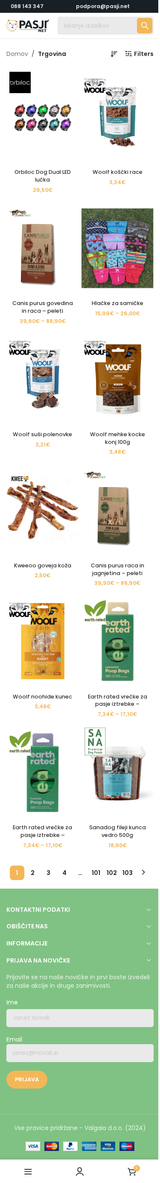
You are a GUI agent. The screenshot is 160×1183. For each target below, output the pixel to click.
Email (14, 1040)
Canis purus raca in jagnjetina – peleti (117, 569)
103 (127, 873)
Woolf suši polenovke (42, 434)
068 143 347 (27, 6)
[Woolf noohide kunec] (42, 641)
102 (112, 873)
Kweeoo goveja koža (42, 565)
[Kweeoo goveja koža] (42, 510)
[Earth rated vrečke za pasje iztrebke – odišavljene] (42, 772)
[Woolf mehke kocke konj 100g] (117, 379)
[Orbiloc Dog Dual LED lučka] (42, 117)
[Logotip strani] (27, 25)
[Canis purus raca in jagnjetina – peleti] (117, 510)
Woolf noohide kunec (42, 696)
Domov (17, 54)
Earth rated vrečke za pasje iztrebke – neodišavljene (117, 704)
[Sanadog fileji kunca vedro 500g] (117, 772)
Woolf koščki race (118, 172)
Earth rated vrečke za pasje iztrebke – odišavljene (42, 835)
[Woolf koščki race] (117, 117)
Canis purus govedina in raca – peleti (42, 306)
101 (96, 873)
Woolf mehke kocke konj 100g (117, 438)
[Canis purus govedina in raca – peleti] (42, 248)
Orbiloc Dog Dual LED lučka (43, 175)
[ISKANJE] (144, 25)
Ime (12, 1002)
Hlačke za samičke (117, 303)
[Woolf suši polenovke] (42, 379)
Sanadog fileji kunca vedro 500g (117, 831)
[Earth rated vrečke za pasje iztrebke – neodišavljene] (117, 641)
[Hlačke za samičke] (117, 248)
